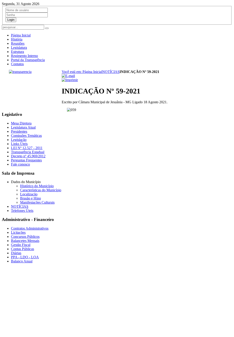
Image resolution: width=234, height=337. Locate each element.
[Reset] (47, 28)
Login (10, 19)
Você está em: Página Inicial (82, 72)
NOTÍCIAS (111, 72)
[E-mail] (68, 76)
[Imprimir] (70, 80)
